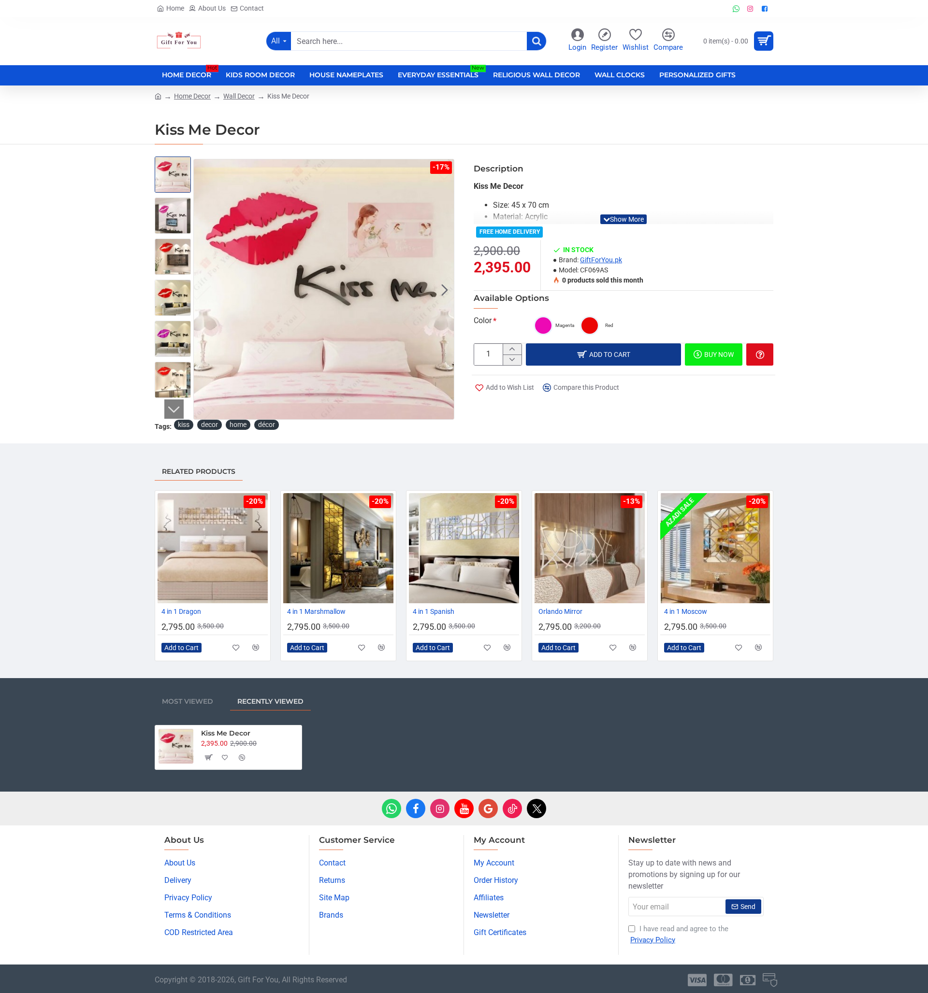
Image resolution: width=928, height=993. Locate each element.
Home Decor (192, 96)
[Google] (488, 808)
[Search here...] (536, 41)
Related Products (198, 471)
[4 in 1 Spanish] (464, 548)
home (238, 424)
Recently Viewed (270, 701)
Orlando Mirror (560, 611)
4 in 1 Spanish (433, 611)
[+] (512, 349)
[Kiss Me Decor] (176, 746)
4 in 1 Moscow (685, 611)
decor (209, 424)
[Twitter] (536, 808)
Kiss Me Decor (225, 733)
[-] (512, 360)
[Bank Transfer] (747, 980)
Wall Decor (239, 96)
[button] (203, 289)
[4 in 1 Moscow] (715, 548)
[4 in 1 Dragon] (213, 548)
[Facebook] (415, 808)
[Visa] (697, 980)
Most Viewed (187, 701)
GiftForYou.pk (601, 260)
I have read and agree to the (679, 934)
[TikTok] (512, 808)
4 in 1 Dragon (181, 611)
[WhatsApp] (391, 808)
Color (483, 320)
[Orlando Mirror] (590, 548)
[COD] (770, 980)
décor (266, 424)
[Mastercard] (723, 980)
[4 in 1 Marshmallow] (338, 548)
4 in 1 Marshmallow (316, 611)
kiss (183, 424)
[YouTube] (464, 808)
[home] (158, 95)
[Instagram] (440, 808)
